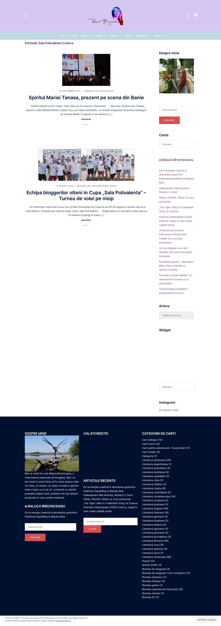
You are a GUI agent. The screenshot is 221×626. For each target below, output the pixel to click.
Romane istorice (151, 593)
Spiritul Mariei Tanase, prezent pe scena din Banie (86, 97)
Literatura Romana (152, 540)
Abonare (169, 120)
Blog (75, 35)
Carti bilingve (149, 439)
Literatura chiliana (152, 484)
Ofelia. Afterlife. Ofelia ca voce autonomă (106, 499)
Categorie (147, 456)
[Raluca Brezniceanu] (110, 15)
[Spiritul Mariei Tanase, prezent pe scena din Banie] (86, 69)
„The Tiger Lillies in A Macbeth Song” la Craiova (110, 503)
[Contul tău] (189, 16)
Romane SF (148, 597)
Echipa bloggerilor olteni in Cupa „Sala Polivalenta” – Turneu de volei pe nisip (86, 195)
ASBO (99, 35)
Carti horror (149, 443)
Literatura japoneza (153, 528)
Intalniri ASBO (100, 186)
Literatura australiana (154, 468)
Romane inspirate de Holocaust (160, 589)
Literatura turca (151, 552)
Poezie (146, 560)
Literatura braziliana (153, 472)
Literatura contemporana (156, 496)
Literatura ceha (150, 480)
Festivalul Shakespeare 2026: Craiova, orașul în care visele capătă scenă (175, 220)
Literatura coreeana (153, 500)
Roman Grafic (150, 564)
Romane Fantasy (151, 581)
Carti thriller (149, 451)
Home (62, 35)
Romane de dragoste (154, 568)
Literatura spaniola (152, 548)
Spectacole (106, 91)
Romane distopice (152, 577)
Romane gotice (150, 585)
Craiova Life (91, 91)
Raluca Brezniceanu (177, 160)
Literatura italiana (152, 524)
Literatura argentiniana (155, 464)
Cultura (113, 35)
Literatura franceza (153, 512)
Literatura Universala (154, 556)
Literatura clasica (152, 488)
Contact (158, 35)
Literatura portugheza (154, 536)
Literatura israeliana (153, 520)
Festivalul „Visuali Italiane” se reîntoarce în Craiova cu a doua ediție (175, 279)
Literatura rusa (150, 544)
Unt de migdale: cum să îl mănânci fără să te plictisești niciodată (175, 252)
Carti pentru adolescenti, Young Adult (163, 447)
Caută (92, 529)
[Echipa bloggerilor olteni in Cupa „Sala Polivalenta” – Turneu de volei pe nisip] (86, 164)
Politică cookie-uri (63, 621)
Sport (113, 186)
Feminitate (141, 35)
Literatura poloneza (153, 532)
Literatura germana (153, 516)
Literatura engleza (152, 508)
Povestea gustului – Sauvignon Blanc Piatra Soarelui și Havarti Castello (176, 265)
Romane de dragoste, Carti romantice (163, 572)
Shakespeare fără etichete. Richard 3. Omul (108, 495)
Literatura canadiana (153, 476)
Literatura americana (154, 460)
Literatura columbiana (154, 492)
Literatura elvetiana (153, 504)
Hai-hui (84, 35)
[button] (26, 16)
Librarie (128, 35)
